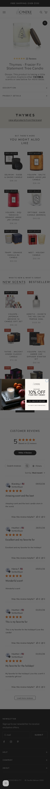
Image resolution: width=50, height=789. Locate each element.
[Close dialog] (46, 380)
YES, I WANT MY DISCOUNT (36, 401)
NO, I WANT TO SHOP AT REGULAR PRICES (36, 405)
